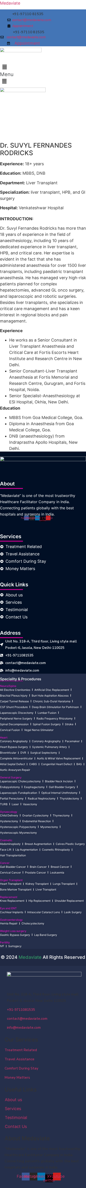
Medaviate (10, 3)
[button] (4, 67)
